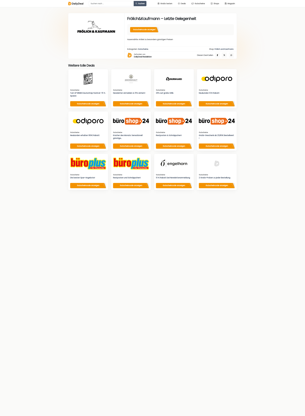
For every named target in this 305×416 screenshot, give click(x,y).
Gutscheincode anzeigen (144, 29)
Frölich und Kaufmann (224, 49)
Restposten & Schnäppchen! (169, 135)
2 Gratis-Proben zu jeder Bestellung (214, 177)
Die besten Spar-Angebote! (82, 177)
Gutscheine (143, 49)
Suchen (141, 3)
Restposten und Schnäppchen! (127, 177)
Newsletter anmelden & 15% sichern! (129, 93)
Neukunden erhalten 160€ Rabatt (85, 135)
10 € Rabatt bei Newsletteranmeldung (173, 177)
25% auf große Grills (164, 93)
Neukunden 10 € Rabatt (209, 93)
